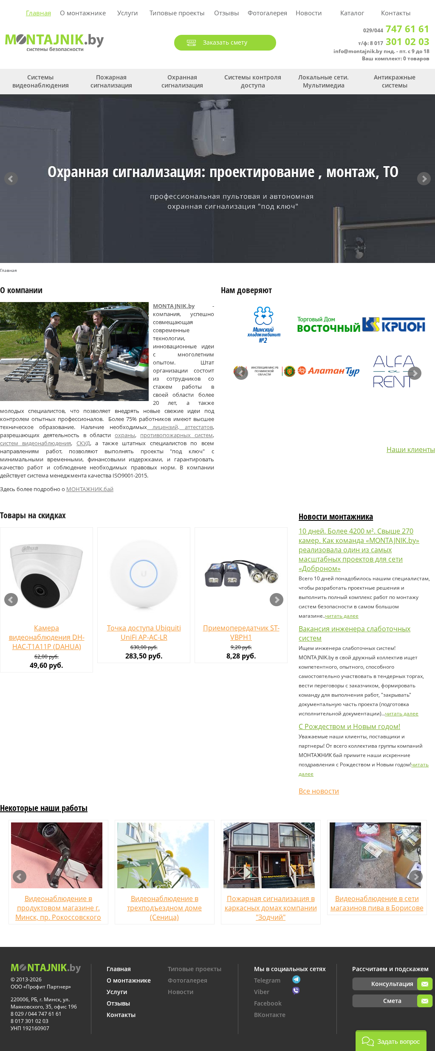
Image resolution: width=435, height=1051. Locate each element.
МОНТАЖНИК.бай (89, 489)
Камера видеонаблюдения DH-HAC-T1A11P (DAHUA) (47, 637)
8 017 (399, 43)
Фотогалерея (267, 12)
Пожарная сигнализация (111, 81)
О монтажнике (83, 12)
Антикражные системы (394, 81)
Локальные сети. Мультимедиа (323, 81)
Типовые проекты (177, 12)
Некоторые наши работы (44, 808)
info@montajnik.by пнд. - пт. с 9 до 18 (381, 51)
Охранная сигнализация (182, 81)
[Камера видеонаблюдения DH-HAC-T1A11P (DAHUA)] (46, 574)
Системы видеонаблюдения (40, 81)
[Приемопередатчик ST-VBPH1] (241, 574)
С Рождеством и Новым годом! (349, 726)
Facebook (268, 1003)
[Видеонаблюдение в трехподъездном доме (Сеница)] (164, 855)
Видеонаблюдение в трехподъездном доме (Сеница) (164, 908)
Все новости (319, 791)
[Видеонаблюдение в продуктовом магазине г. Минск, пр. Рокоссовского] (58, 855)
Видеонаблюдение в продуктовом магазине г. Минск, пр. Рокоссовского (58, 908)
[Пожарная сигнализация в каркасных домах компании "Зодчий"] (270, 855)
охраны (125, 435)
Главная (38, 12)
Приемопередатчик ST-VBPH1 (241, 632)
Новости (309, 12)
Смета (392, 1001)
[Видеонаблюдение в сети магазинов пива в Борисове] (377, 855)
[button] (391, 1040)
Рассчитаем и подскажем (390, 969)
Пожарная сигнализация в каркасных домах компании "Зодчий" (271, 908)
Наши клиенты (411, 449)
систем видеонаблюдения (35, 443)
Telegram (267, 980)
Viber (261, 992)
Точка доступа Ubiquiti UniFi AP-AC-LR (144, 632)
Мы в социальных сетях (290, 969)
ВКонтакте (269, 1015)
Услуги (127, 12)
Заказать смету (225, 42)
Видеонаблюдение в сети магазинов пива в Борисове (377, 903)
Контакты (396, 12)
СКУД (83, 443)
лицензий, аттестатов (180, 427)
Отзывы (226, 12)
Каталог (352, 12)
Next (424, 179)
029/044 (396, 30)
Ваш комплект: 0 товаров (395, 58)
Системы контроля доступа (252, 81)
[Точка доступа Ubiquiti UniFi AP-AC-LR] (144, 574)
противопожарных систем (176, 435)
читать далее (342, 615)
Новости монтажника (336, 516)
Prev (11, 179)
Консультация (392, 984)
